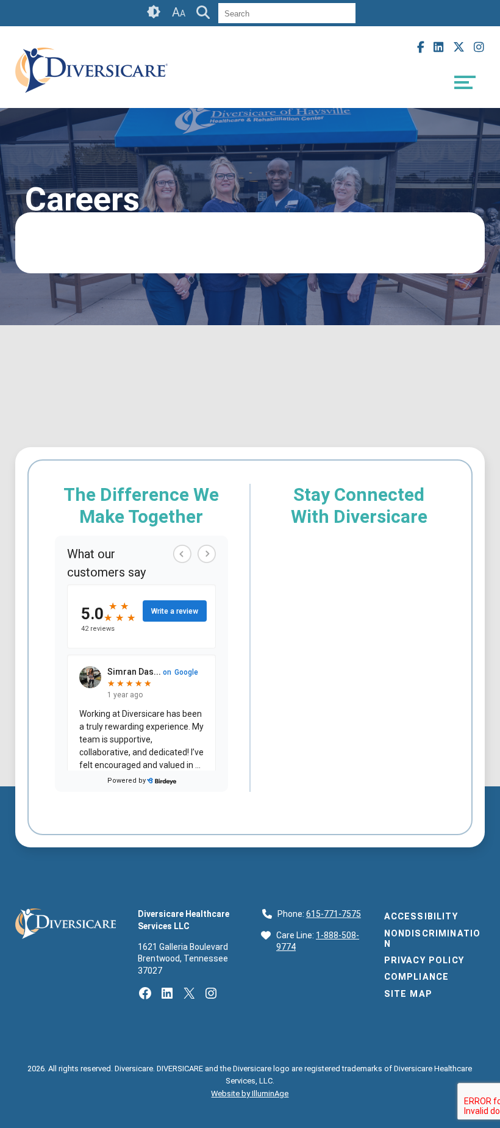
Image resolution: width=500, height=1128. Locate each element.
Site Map (408, 994)
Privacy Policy (424, 960)
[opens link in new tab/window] (91, 97)
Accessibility (421, 916)
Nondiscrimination (432, 939)
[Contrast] (154, 13)
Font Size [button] (178, 12)
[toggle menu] (465, 82)
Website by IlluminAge (249, 1093)
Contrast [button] (154, 12)
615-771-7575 (333, 914)
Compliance (416, 977)
